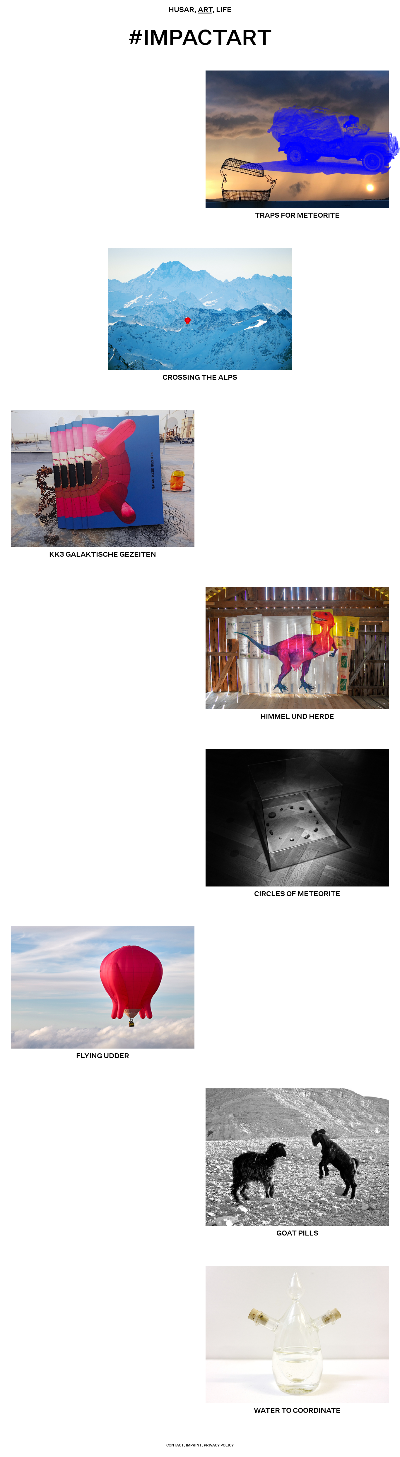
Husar (181, 9)
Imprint (194, 1445)
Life (224, 9)
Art (205, 9)
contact (175, 1445)
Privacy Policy (219, 1445)
